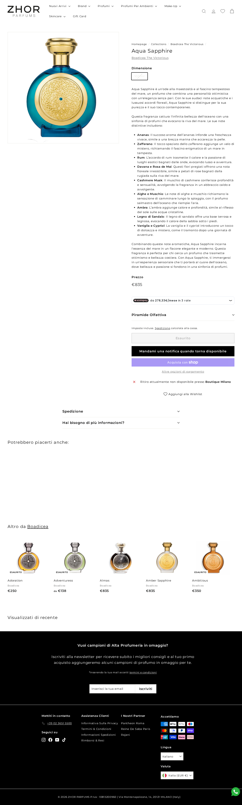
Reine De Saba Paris (135, 729)
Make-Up (171, 6)
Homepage (139, 44)
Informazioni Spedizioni (98, 734)
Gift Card (79, 16)
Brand (83, 6)
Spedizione (162, 328)
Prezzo (137, 277)
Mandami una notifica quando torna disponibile (182, 351)
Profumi (104, 6)
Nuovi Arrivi (58, 6)
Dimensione (142, 68)
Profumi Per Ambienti (137, 6)
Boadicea (37, 526)
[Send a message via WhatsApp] (235, 791)
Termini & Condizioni (96, 729)
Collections (159, 44)
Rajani (125, 734)
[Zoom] (63, 87)
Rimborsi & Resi (92, 740)
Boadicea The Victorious (187, 44)
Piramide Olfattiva (149, 315)
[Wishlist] (222, 11)
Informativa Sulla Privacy (99, 723)
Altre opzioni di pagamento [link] (183, 371)
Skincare (56, 16)
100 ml (139, 76)
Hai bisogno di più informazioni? (93, 423)
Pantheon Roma (132, 723)
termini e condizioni (143, 672)
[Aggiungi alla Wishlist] (48, 546)
